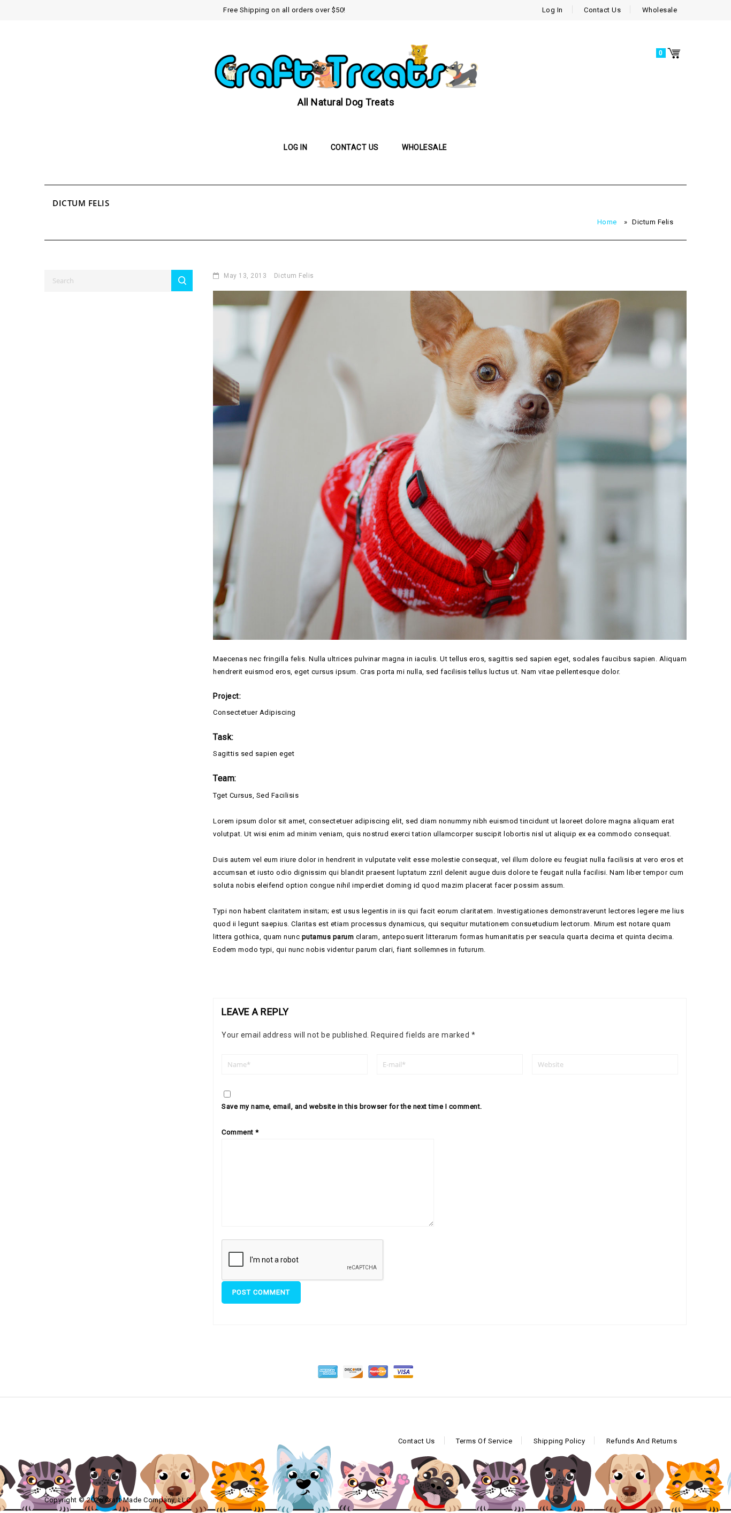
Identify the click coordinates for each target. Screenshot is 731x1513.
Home (607, 222)
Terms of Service (484, 1441)
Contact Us (602, 10)
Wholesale (659, 10)
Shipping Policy (559, 1441)
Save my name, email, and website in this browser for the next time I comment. (352, 1106)
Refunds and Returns (641, 1441)
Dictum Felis (294, 276)
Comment (240, 1132)
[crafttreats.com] (346, 65)
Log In (552, 10)
